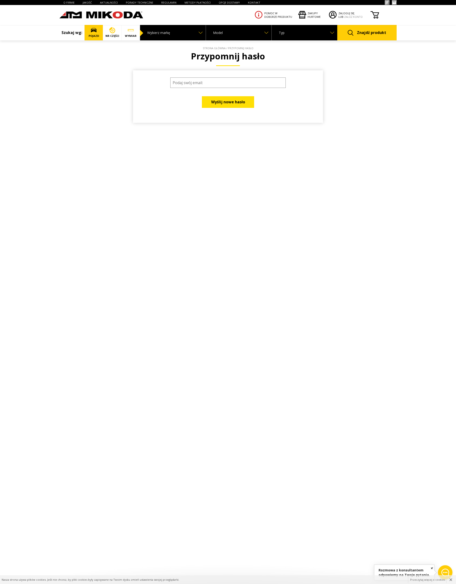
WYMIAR (131, 36)
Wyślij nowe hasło (228, 102)
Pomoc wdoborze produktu (278, 15)
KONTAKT (254, 2)
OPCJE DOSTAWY (229, 2)
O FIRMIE (69, 2)
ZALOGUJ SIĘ (346, 13)
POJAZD (94, 36)
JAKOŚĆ (87, 2)
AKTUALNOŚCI (109, 2)
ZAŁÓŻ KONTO (353, 17)
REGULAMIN (168, 2)
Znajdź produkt (371, 32)
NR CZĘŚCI (112, 36)
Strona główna (214, 48)
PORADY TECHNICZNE (139, 2)
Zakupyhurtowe (314, 15)
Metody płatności (198, 2)
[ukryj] (431, 568)
